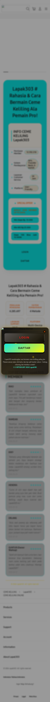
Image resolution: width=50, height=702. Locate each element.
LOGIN (24, 337)
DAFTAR (24, 348)
